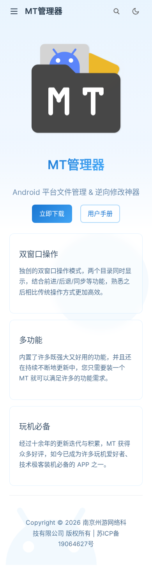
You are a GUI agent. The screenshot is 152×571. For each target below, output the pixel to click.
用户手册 (100, 213)
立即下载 (51, 213)
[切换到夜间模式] (136, 11)
